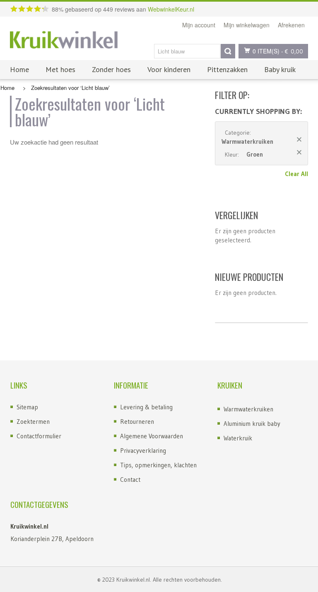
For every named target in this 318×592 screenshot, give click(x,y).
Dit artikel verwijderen (299, 139)
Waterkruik (238, 438)
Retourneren (137, 421)
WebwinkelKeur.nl (171, 9)
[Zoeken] (228, 51)
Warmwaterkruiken (248, 409)
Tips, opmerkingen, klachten (158, 465)
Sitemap (27, 407)
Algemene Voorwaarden (151, 436)
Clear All (296, 174)
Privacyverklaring (143, 450)
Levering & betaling (146, 407)
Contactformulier (39, 436)
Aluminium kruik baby (252, 424)
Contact (130, 479)
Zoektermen (33, 421)
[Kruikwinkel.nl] (64, 40)
